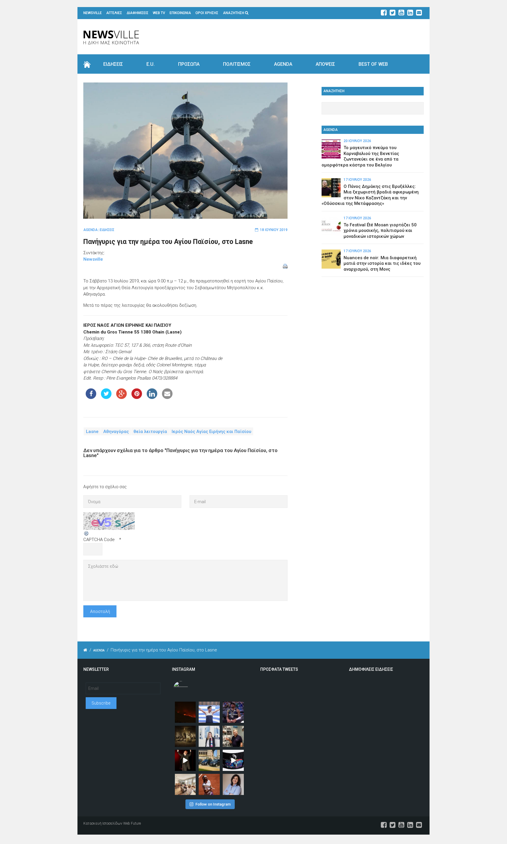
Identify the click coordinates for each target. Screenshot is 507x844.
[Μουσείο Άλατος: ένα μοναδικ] (233, 736)
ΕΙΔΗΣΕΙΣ (113, 64)
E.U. (150, 64)
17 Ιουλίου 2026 (357, 180)
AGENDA (283, 64)
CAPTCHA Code (99, 539)
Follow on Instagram (213, 804)
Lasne (92, 431)
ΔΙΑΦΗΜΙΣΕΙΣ (137, 13)
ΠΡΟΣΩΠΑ (189, 64)
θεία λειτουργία (150, 431)
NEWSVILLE (92, 13)
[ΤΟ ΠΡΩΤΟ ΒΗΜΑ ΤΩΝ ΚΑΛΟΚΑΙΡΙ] (209, 760)
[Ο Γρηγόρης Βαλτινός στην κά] (185, 760)
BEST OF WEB (373, 64)
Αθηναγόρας (116, 431)
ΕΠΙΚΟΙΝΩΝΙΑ (180, 13)
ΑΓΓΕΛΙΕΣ (114, 13)
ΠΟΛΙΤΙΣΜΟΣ (237, 64)
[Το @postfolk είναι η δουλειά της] (233, 760)
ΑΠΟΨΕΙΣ (325, 64)
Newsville (93, 259)
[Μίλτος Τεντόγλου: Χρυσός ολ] (209, 712)
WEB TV (159, 13)
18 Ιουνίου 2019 (274, 230)
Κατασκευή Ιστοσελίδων (102, 823)
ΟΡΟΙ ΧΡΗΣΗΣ (206, 13)
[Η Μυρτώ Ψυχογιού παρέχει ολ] (233, 784)
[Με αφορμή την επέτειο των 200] (185, 736)
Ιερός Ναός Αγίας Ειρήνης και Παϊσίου (211, 431)
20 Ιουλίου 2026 (357, 141)
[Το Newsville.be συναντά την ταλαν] (209, 736)
